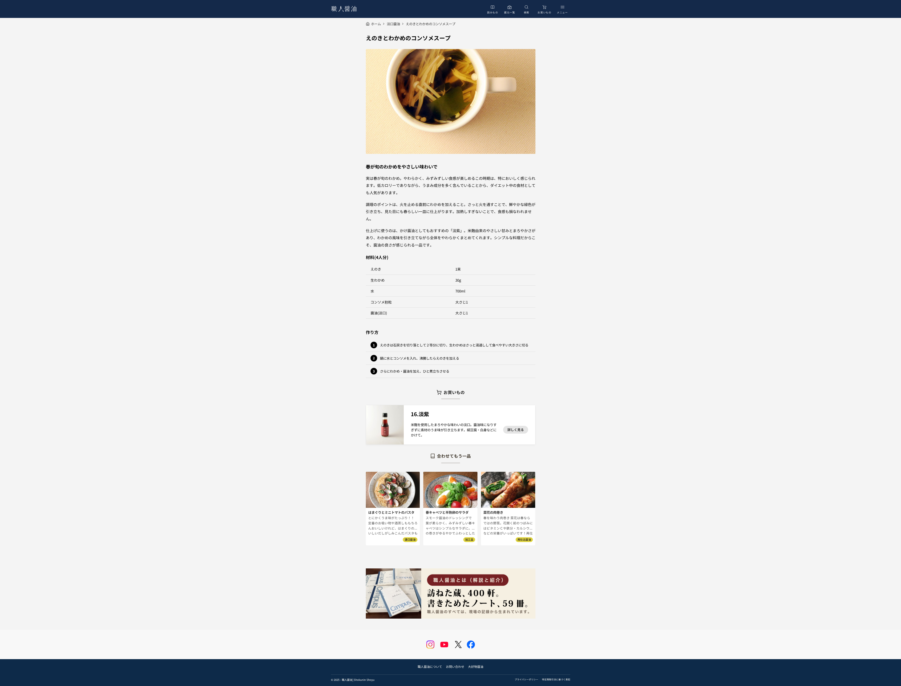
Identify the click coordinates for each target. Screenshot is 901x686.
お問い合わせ (455, 666)
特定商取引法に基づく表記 (556, 679)
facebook (471, 645)
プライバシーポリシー (526, 679)
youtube (444, 644)
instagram (430, 645)
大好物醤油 (475, 666)
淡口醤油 (393, 24)
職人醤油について (430, 666)
